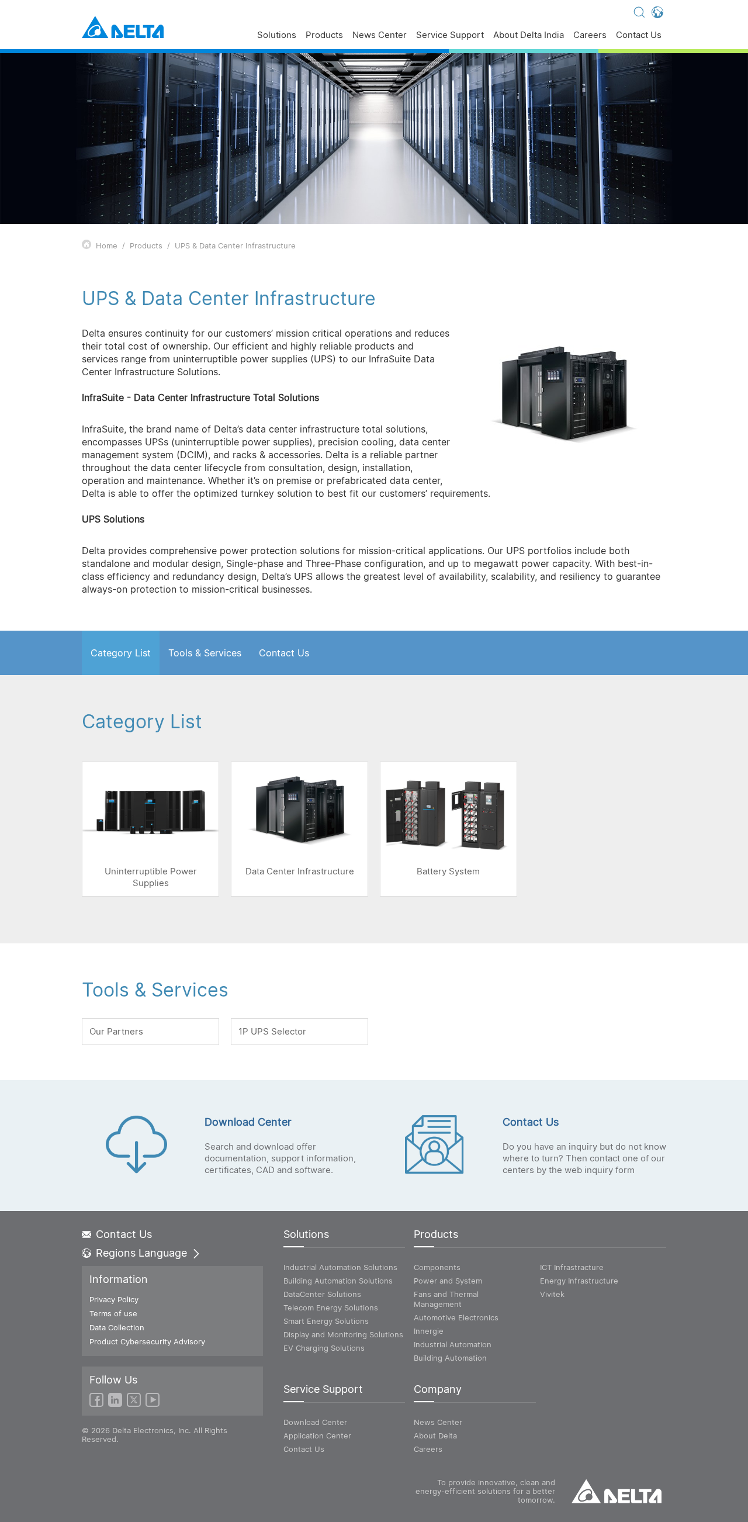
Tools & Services (204, 653)
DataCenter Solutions (322, 1294)
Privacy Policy (113, 1299)
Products (324, 35)
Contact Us (639, 35)
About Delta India (528, 35)
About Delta (435, 1435)
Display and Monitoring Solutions (343, 1334)
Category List (121, 653)
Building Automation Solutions (338, 1280)
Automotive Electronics (456, 1317)
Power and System (448, 1280)
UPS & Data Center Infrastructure (235, 245)
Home (106, 245)
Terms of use (113, 1313)
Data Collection (116, 1327)
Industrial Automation (452, 1344)
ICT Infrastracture (572, 1267)
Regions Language (141, 1253)
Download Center (315, 1422)
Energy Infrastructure (579, 1280)
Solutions (276, 35)
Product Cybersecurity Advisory (147, 1341)
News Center (379, 35)
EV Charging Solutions (324, 1347)
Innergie (429, 1331)
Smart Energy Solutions (326, 1321)
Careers (590, 35)
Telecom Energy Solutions (330, 1307)
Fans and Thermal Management (446, 1299)
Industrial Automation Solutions (340, 1267)
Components (437, 1267)
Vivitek (552, 1294)
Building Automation (450, 1357)
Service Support (450, 35)
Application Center (317, 1435)
